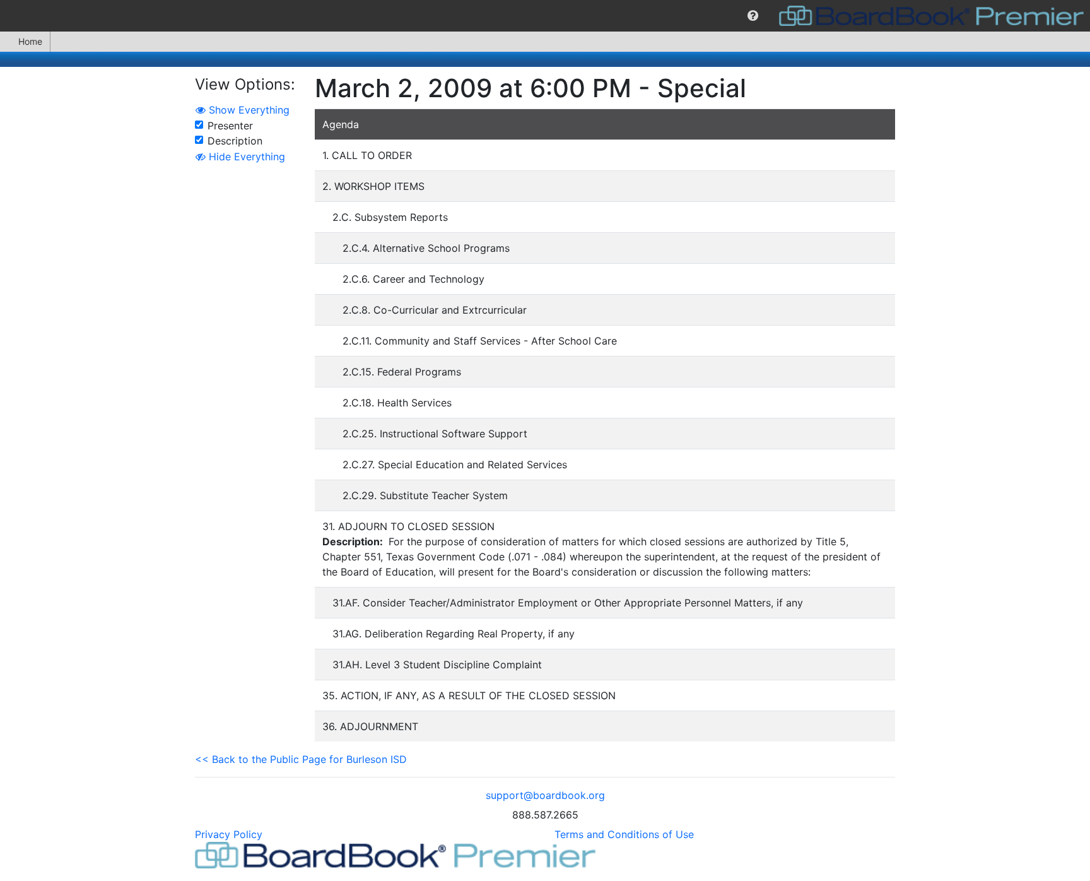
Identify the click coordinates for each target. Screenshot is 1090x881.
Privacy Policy (228, 834)
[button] (752, 15)
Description (235, 140)
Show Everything (248, 109)
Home (30, 41)
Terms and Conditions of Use (624, 834)
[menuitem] (753, 16)
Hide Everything (245, 156)
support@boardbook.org (545, 795)
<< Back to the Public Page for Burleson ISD (301, 759)
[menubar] (545, 16)
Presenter (230, 125)
